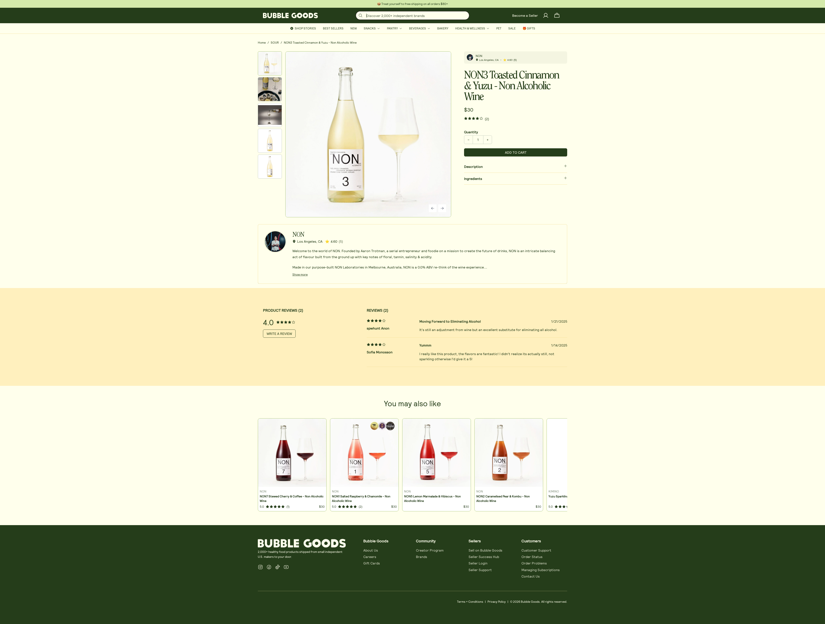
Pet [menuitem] (498, 28)
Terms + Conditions (470, 601)
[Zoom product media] (442, 61)
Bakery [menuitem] (442, 28)
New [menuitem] (353, 28)
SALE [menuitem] (512, 28)
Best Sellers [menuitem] (333, 28)
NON (479, 56)
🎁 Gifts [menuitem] (528, 28)
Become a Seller (525, 15)
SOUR (275, 42)
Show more (300, 274)
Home (262, 42)
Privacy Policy (496, 601)
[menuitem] (371, 28)
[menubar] (412, 28)
